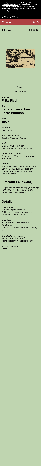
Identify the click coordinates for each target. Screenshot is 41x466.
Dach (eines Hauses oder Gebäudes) (19, 228)
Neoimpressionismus (24, 212)
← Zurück (6, 30)
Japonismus (19, 215)
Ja (5, 16)
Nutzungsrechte (20, 91)
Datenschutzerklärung (10, 5)
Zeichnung (7, 130)
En (38, 22)
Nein (14, 16)
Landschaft (19, 210)
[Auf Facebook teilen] (30, 31)
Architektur (7, 215)
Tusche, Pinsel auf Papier (14, 138)
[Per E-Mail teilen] (34, 31)
